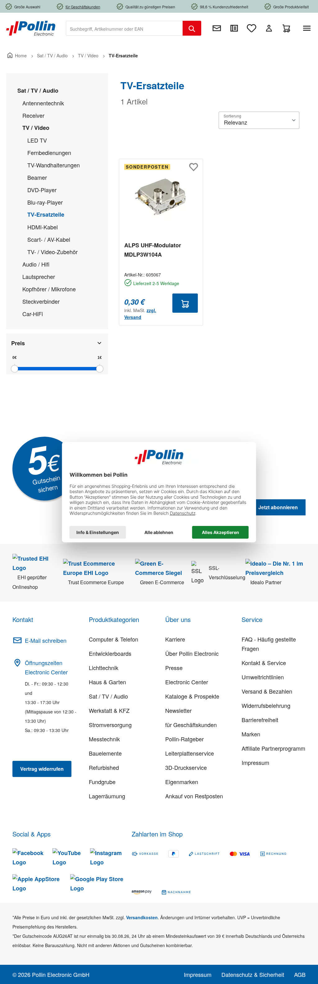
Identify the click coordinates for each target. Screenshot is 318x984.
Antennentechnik (43, 103)
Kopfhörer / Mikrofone (49, 289)
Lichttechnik (103, 668)
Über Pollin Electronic (192, 653)
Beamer (37, 177)
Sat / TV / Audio (37, 90)
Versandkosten (142, 917)
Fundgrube (102, 782)
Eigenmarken (181, 782)
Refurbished (104, 767)
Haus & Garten (107, 682)
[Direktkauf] (234, 28)
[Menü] (308, 28)
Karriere (175, 639)
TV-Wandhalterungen (53, 165)
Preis (18, 343)
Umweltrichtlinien (263, 677)
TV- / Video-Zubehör (52, 252)
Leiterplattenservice (189, 753)
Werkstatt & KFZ (109, 710)
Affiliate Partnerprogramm (273, 748)
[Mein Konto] (269, 28)
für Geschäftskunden (191, 725)
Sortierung (232, 115)
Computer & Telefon (113, 639)
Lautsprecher (38, 276)
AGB (300, 974)
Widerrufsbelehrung (266, 705)
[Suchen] (192, 28)
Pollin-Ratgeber (184, 739)
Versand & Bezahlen (267, 691)
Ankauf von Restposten (194, 796)
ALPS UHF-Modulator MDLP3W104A (152, 249)
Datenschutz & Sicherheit (252, 974)
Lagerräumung (107, 796)
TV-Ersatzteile (45, 214)
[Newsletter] (217, 28)
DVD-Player (42, 190)
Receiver (33, 115)
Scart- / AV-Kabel (48, 239)
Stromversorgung (110, 725)
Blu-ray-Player (45, 202)
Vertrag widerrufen (42, 768)
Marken (251, 734)
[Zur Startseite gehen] (30, 28)
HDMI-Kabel (42, 227)
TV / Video (35, 128)
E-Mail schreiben (45, 640)
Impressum (255, 762)
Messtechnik (104, 739)
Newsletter (178, 710)
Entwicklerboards (110, 653)
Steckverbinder (41, 301)
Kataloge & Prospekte (192, 696)
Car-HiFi (32, 314)
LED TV (37, 140)
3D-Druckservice (186, 767)
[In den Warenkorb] (185, 303)
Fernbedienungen (49, 152)
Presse (174, 668)
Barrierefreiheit (260, 720)
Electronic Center (186, 682)
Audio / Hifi (35, 264)
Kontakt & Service (264, 663)
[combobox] (124, 28)
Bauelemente (105, 753)
